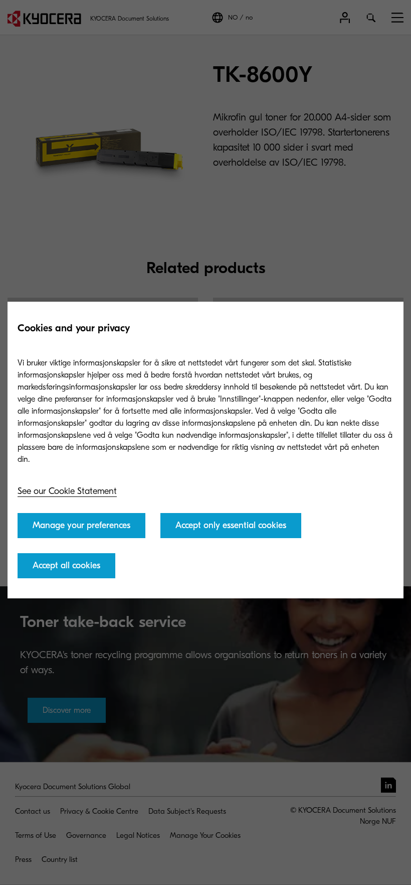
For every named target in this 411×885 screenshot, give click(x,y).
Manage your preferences (81, 525)
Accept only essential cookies (230, 525)
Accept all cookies (66, 565)
